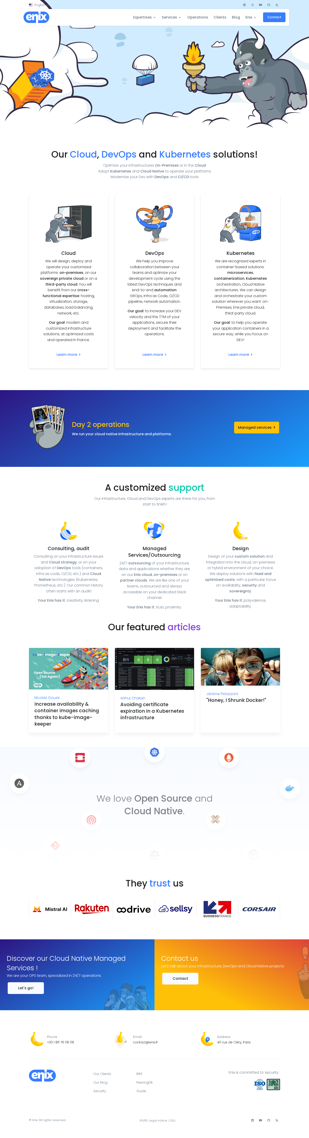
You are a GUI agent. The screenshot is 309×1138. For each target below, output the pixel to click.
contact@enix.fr (145, 1042)
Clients (220, 17)
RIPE (139, 1074)
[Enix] (37, 17)
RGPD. (144, 1120)
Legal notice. (158, 1120)
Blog (236, 17)
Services (169, 17)
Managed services (255, 427)
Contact (274, 17)
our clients (102, 1074)
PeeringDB (144, 1082)
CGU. (172, 1120)
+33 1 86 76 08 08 (60, 1042)
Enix (248, 17)
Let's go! (25, 988)
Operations (197, 17)
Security (99, 1091)
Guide (141, 1091)
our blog (100, 1082)
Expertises (142, 17)
